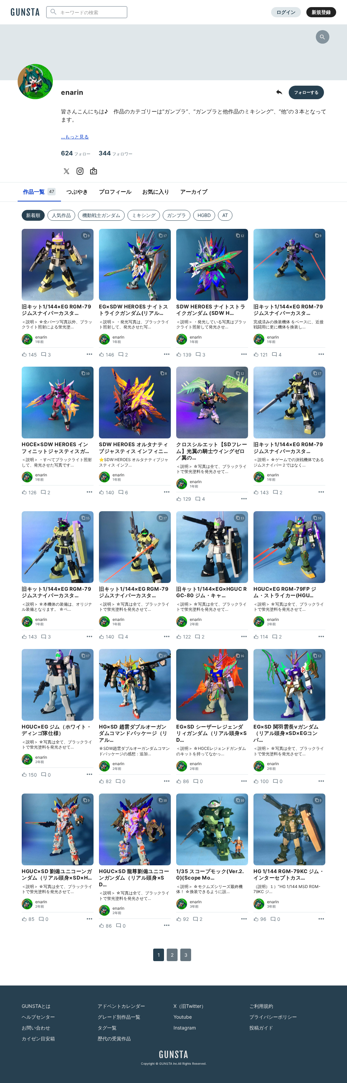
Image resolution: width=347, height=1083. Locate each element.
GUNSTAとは (36, 1006)
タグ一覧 (107, 1028)
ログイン (286, 12)
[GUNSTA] (25, 12)
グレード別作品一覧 (119, 1017)
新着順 (33, 215)
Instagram (185, 1028)
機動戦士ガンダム (101, 215)
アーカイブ (193, 191)
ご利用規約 (261, 1006)
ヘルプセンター (38, 1017)
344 (115, 153)
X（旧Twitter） (190, 1006)
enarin (41, 337)
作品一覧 (38, 191)
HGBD (204, 215)
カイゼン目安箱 (38, 1038)
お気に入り (155, 191)
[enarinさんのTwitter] (68, 171)
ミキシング (144, 215)
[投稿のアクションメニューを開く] (89, 354)
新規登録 (321, 12)
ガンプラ (176, 215)
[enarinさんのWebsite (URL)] (95, 171)
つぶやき (77, 191)
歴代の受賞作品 (114, 1038)
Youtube (183, 1017)
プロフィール (115, 191)
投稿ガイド (261, 1028)
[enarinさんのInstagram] (81, 171)
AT (225, 215)
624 (75, 153)
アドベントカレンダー (121, 1006)
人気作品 (61, 215)
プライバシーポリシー (273, 1017)
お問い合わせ (36, 1028)
